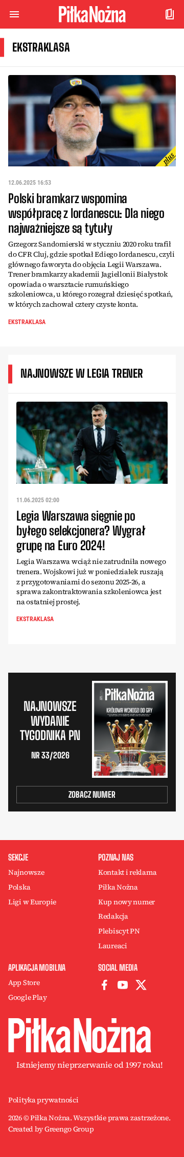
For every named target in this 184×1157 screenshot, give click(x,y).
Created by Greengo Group (51, 1129)
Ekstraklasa (26, 322)
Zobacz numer (92, 794)
